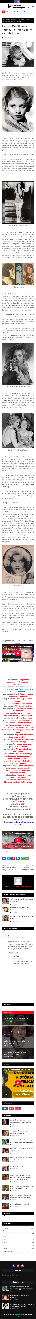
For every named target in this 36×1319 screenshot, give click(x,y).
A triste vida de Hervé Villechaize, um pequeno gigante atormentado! (16, 1020)
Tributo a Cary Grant (23, 706)
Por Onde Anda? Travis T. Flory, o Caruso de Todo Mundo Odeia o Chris (20, 1122)
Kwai (27, 809)
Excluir (16, 952)
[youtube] (11, 1108)
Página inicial (6, 19)
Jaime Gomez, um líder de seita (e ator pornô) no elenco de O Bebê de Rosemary (18, 689)
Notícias (18, 1242)
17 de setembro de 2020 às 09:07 (16, 938)
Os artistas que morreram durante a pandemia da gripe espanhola (22, 1196)
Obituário (18, 1248)
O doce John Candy (16, 1166)
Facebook (19, 796)
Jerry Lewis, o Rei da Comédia (19, 1204)
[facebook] (15, 1)
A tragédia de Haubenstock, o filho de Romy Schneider (18, 682)
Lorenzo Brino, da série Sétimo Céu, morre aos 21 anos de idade (22, 1187)
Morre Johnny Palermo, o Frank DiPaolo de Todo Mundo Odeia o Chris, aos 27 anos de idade (20, 1177)
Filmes (18, 1236)
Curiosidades (18, 1234)
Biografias (14, 19)
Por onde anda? (18, 1251)
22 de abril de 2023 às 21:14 (19, 958)
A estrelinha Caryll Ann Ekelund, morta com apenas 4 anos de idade (18, 730)
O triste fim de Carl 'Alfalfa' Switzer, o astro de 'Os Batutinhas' (17, 1042)
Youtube (19, 801)
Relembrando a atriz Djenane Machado (16, 1032)
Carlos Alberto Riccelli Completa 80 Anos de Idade (20, 12)
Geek (18, 1239)
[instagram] (18, 1)
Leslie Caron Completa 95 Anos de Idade (21, 909)
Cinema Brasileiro (18, 1231)
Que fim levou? (18, 1254)
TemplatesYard (19, 1314)
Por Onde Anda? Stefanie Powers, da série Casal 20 (22, 1150)
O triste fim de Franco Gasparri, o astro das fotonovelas (21, 1132)
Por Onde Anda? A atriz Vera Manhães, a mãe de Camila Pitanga (17, 1053)
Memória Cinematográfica (22, 887)
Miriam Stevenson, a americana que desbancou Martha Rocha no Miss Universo (18, 756)
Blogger (18, 1316)
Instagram (21, 806)
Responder (11, 952)
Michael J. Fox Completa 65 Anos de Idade (21, 918)
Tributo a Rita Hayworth (24, 704)
